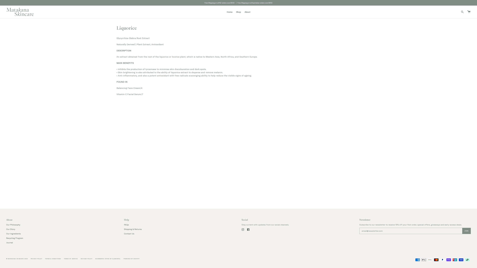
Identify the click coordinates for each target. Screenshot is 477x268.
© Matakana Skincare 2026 (17, 259)
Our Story (10, 229)
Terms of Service (71, 259)
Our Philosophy (13, 224)
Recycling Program (14, 238)
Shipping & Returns (133, 229)
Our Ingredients (13, 233)
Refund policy (86, 259)
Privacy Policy (36, 259)
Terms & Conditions (53, 259)
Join (466, 231)
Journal (9, 242)
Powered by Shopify (132, 259)
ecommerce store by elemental (108, 259)
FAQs (126, 224)
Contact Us (129, 233)
